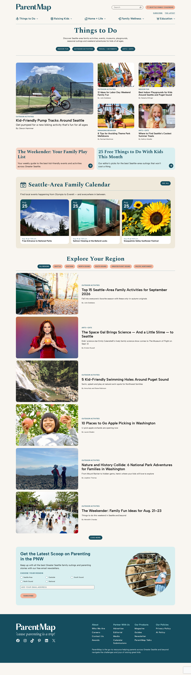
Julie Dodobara (105, 98)
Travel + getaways (108, 49)
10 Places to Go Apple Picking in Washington (118, 423)
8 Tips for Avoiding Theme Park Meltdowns (114, 134)
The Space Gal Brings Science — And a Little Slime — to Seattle (127, 334)
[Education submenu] (174, 18)
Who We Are (98, 628)
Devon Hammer (26, 128)
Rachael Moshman (106, 139)
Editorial (117, 632)
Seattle (57, 266)
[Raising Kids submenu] (71, 18)
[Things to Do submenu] (37, 18)
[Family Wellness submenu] (143, 18)
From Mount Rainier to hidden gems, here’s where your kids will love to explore (118, 473)
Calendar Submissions (120, 641)
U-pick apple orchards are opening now (100, 428)
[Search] (140, 7)
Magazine (139, 628)
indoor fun (63, 49)
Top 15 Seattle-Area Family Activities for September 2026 (124, 292)
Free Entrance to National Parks (37, 241)
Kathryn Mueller (146, 139)
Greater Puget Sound (121, 266)
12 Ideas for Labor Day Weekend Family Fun (114, 93)
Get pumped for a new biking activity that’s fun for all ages (52, 124)
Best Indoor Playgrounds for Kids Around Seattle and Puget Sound (155, 93)
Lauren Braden (89, 432)
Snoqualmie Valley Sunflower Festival (141, 241)
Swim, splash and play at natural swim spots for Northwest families (112, 384)
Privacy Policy (163, 628)
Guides (138, 632)
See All (165, 183)
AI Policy (160, 632)
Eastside (69, 266)
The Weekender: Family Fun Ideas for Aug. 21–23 (121, 511)
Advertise (118, 628)
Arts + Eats (127, 49)
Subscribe (158, 13)
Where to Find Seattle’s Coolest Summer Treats (155, 134)
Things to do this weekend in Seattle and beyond (104, 515)
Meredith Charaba (90, 520)
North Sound (84, 266)
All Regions (44, 266)
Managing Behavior (107, 130)
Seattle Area (27, 577)
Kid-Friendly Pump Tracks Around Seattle (50, 120)
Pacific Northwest (143, 266)
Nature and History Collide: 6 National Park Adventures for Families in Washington (127, 467)
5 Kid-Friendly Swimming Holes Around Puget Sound (125, 379)
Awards (96, 640)
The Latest (170, 13)
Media (116, 636)
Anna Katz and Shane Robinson (95, 388)
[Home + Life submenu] (105, 18)
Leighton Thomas (90, 478)
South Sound (100, 266)
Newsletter (140, 636)
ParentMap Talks (143, 640)
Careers (96, 632)
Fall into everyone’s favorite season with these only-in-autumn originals (114, 298)
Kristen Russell (89, 348)
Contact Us (98, 636)
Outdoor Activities (25, 117)
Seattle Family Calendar (161, 7)
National (52, 581)
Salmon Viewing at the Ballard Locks (90, 241)
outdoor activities (83, 49)
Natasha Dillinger (147, 98)
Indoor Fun (144, 89)
